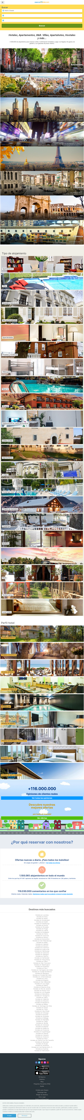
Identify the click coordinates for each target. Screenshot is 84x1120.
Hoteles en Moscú (42, 937)
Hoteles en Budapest (42, 932)
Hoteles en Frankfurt (42, 947)
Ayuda (42, 1086)
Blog (42, 1081)
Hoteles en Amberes (42, 1045)
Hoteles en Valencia (42, 999)
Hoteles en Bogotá (42, 980)
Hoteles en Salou (42, 997)
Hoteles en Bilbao (42, 1004)
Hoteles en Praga (42, 929)
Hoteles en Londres (42, 915)
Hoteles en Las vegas (42, 984)
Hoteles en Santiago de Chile (42, 1006)
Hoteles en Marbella (42, 1020)
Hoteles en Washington (42, 965)
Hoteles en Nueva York (42, 990)
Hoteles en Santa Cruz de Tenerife (42, 1040)
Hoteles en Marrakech (42, 1050)
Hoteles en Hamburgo (42, 951)
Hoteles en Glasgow (42, 954)
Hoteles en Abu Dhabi (42, 1011)
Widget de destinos (42, 1094)
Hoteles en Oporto (42, 956)
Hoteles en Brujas (42, 1044)
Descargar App (42, 1092)
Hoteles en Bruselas (42, 927)
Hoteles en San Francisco (42, 963)
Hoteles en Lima (42, 978)
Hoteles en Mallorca (42, 1028)
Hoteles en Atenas (42, 1033)
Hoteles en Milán (42, 942)
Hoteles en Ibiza (42, 1038)
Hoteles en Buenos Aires (42, 987)
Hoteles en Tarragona (42, 996)
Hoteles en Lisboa (42, 930)
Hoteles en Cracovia (42, 935)
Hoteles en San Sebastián (42, 982)
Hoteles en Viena (42, 934)
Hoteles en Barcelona (42, 994)
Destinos (42, 1079)
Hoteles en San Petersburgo (42, 941)
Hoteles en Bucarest (42, 1042)
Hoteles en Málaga (42, 1018)
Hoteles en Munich (42, 946)
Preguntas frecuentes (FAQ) (42, 1084)
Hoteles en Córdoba (42, 1025)
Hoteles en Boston (42, 1014)
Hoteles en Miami (42, 985)
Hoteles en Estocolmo (42, 939)
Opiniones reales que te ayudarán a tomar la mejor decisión (53, 894)
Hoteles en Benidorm (42, 1002)
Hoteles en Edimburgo (41, 923)
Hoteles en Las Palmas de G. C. (42, 1047)
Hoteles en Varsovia (42, 953)
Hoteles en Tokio (42, 1009)
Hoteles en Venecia (42, 1035)
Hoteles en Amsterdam (42, 920)
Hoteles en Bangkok (42, 973)
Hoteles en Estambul (42, 966)
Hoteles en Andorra (42, 1037)
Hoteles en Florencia (42, 1030)
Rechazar (24, 1115)
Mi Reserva (42, 1077)
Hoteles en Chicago (42, 1013)
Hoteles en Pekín (42, 961)
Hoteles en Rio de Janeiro (42, 989)
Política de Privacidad (42, 1099)
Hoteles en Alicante (41, 1001)
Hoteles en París (42, 917)
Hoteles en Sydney (42, 1049)
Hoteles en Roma (42, 925)
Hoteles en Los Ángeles (42, 992)
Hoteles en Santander (42, 958)
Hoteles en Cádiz (42, 1021)
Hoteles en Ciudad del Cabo (42, 975)
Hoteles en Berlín (42, 918)
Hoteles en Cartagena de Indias (42, 970)
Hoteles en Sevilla (42, 1023)
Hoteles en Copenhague (42, 1032)
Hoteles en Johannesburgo (42, 977)
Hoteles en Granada (42, 1016)
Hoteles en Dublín (42, 922)
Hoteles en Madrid (42, 1026)
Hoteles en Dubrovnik (42, 949)
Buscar (42, 26)
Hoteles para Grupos (42, 1090)
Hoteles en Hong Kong (42, 960)
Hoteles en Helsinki (42, 944)
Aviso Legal (42, 1097)
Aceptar (9, 1115)
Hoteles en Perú (42, 968)
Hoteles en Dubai (42, 1008)
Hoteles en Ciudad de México (42, 972)
